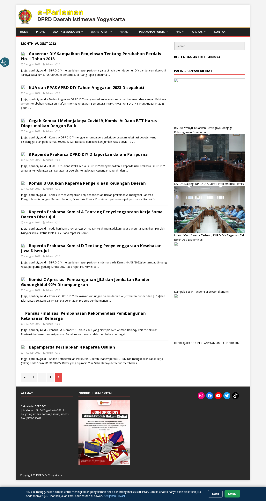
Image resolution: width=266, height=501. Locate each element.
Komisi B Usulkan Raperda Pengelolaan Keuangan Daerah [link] (87, 183)
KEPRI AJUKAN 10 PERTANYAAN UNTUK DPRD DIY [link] (206, 343)
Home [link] (24, 31)
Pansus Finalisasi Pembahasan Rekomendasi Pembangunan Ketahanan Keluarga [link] (83, 316)
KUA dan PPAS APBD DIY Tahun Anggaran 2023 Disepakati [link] (86, 87)
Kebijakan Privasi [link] (114, 496)
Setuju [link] (232, 493)
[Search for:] (209, 46)
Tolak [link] (215, 493)
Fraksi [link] (124, 31)
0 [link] (59, 64)
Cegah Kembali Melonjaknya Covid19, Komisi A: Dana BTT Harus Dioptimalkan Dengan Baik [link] (89, 123)
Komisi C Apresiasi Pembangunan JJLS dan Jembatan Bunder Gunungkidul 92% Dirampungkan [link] (85, 282)
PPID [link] (178, 31)
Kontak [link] (219, 31)
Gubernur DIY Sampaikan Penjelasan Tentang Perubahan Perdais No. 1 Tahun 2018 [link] (91, 56)
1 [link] (33, 377)
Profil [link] (40, 31)
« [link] (25, 377)
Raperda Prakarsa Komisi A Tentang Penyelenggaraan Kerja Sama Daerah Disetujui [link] (92, 214)
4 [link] (50, 377)
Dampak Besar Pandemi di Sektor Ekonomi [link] (201, 291)
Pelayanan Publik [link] (152, 31)
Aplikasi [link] (197, 31)
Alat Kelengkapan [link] (66, 31)
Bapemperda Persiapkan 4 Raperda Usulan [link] (72, 347)
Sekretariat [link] (100, 31)
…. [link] (109, 75)
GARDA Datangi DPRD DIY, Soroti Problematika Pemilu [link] (209, 184)
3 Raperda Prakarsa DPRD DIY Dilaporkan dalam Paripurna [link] (88, 154)
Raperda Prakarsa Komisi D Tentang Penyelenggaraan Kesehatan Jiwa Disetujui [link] (91, 248)
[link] (4, 62)
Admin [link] (49, 64)
